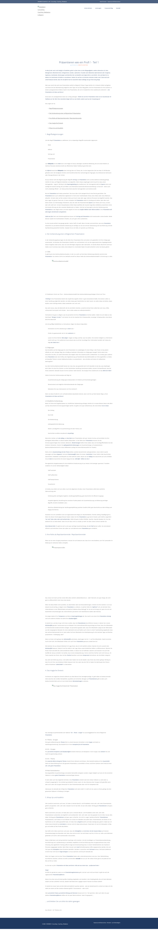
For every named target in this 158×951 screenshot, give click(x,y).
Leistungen (98, 8)
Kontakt (118, 8)
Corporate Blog (109, 8)
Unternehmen (88, 8)
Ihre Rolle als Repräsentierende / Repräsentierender (65, 118)
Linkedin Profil (39, 922)
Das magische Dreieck (56, 123)
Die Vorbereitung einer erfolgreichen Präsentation (65, 113)
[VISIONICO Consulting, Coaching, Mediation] (44, 8)
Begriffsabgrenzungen (56, 108)
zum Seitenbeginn (116, 922)
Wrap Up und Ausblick (56, 128)
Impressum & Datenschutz (114, 1)
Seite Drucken (103, 1)
